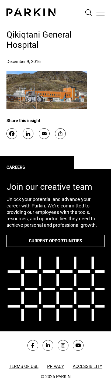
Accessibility (87, 366)
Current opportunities (55, 240)
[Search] (90, 12)
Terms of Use (24, 366)
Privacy (55, 366)
